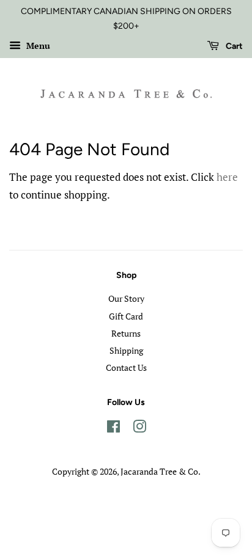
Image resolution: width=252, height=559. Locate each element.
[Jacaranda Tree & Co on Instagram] (139, 428)
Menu (37, 45)
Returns (126, 333)
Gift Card (126, 316)
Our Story (126, 298)
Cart (233, 46)
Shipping (126, 350)
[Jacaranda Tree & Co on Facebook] (113, 428)
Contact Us (126, 367)
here (227, 177)
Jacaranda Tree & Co (159, 471)
